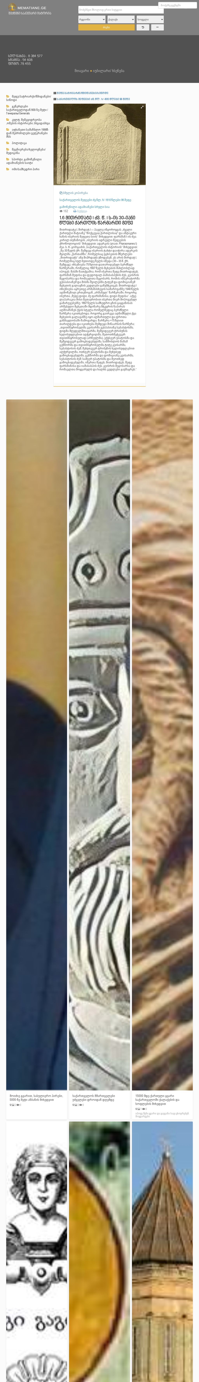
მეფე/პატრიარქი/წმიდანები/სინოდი (28, 98)
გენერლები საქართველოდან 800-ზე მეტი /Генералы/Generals (27, 110)
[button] (142, 107)
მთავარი (82, 70)
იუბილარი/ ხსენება (108, 70)
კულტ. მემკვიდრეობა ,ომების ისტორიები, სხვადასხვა (28, 121)
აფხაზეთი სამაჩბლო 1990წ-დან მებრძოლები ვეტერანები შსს (27, 133)
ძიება (106, 27)
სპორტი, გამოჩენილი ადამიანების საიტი (24, 161)
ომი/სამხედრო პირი (25, 169)
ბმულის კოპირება (75, 193)
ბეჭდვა (81, 211)
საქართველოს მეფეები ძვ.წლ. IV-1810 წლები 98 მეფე (93, 99)
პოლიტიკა (19, 143)
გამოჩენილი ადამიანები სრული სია (84, 207)
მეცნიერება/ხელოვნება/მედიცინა (26, 151)
